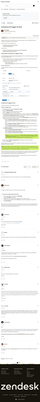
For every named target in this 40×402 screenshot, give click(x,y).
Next (22, 362)
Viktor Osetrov (6, 214)
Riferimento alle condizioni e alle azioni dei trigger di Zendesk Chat (15, 50)
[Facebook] (36, 23)
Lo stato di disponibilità (9, 63)
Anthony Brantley (14, 348)
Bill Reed (5, 232)
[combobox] (27, 167)
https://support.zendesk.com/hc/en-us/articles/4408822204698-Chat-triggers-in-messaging (17, 334)
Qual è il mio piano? (36, 35)
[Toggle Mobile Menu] (38, 2)
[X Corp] (34, 23)
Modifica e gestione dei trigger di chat (10, 51)
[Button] (2, 161)
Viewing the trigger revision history (20, 256)
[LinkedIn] (33, 23)
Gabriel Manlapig (7, 245)
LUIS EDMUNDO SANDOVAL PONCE (10, 172)
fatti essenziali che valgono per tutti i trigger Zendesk (12, 55)
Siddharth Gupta (7, 267)
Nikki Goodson (6, 185)
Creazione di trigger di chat (8, 46)
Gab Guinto (6, 284)
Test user (5, 344)
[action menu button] (38, 172)
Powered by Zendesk (21, 399)
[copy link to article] (38, 23)
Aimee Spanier (6, 30)
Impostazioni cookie (27, 394)
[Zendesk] (20, 386)
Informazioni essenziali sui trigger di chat (10, 45)
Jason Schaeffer (7, 322)
